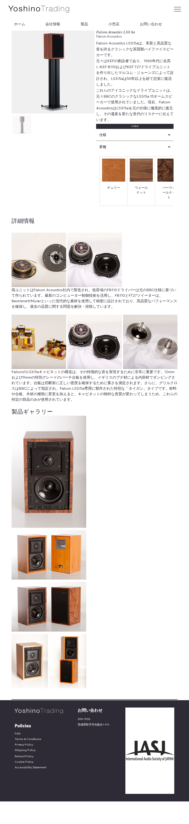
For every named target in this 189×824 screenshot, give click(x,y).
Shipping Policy (25, 750)
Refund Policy (24, 756)
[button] (135, 126)
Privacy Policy (24, 744)
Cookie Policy (24, 761)
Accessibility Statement (30, 767)
